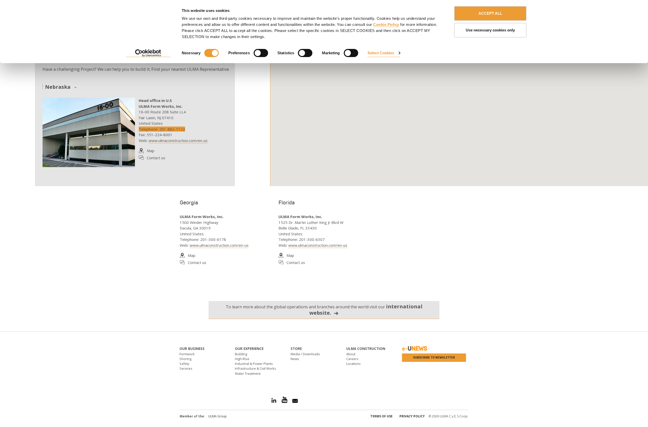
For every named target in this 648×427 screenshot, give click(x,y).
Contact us (156, 157)
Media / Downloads (305, 354)
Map (150, 150)
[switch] (261, 53)
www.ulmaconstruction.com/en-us (178, 140)
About (350, 354)
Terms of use (381, 416)
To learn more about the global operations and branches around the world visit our (324, 309)
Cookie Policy (386, 24)
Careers (352, 359)
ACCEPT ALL (490, 13)
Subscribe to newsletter (434, 357)
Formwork (187, 354)
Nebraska (58, 87)
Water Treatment (247, 373)
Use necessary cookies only (490, 30)
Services (185, 368)
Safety (184, 363)
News (295, 359)
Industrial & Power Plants (254, 363)
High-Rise (242, 359)
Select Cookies (381, 53)
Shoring (185, 359)
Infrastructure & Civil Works (255, 368)
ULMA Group (217, 416)
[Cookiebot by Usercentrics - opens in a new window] (148, 53)
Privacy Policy (412, 416)
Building (241, 354)
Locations (353, 363)
